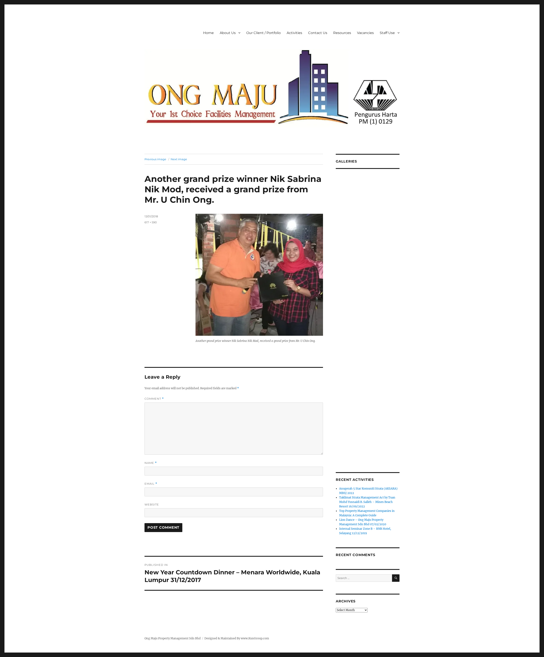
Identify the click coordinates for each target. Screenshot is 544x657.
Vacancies (365, 33)
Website (151, 504)
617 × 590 (150, 222)
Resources (342, 33)
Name (150, 463)
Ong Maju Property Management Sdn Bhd (172, 638)
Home (208, 33)
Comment (154, 399)
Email (150, 484)
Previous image (155, 159)
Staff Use (387, 33)
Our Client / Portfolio (263, 33)
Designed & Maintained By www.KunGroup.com (236, 638)
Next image (179, 159)
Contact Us (317, 33)
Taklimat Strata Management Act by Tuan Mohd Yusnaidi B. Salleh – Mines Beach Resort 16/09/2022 (367, 502)
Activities (294, 33)
